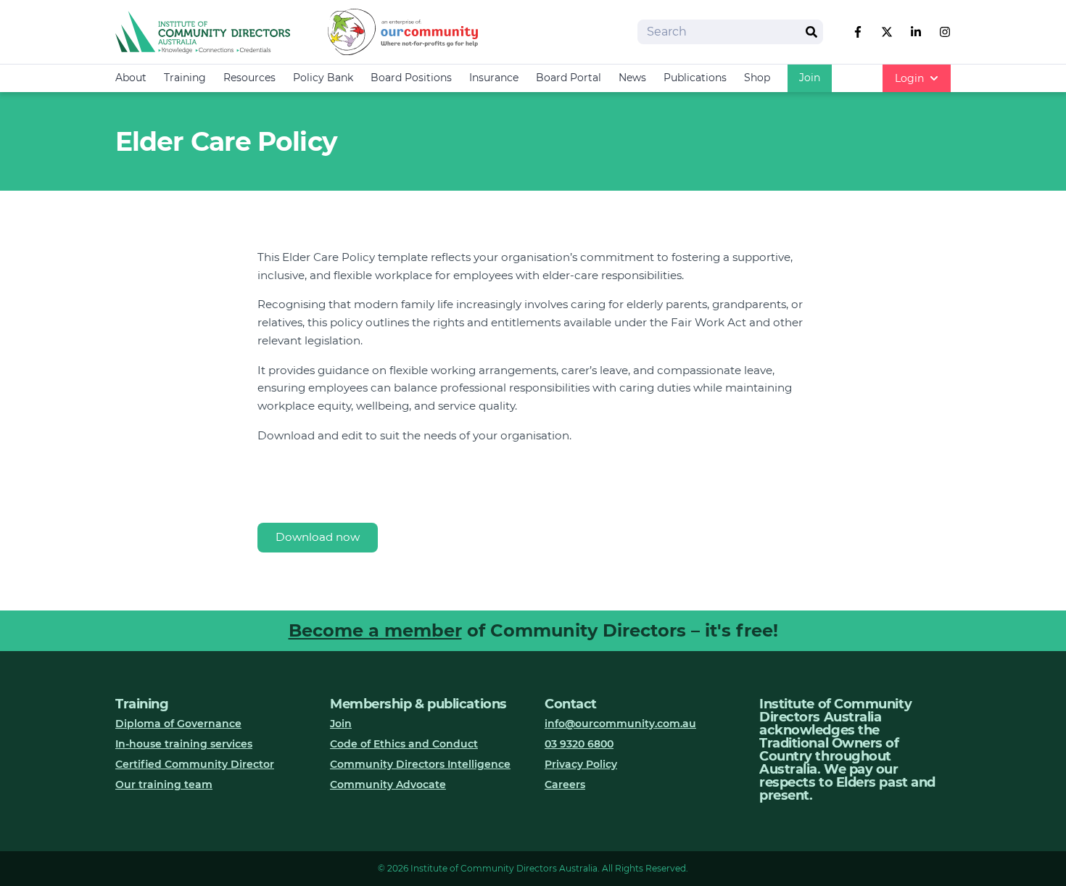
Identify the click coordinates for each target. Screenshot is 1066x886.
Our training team (163, 784)
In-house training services (183, 743)
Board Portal (568, 77)
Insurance (493, 77)
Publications (695, 77)
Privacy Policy (581, 764)
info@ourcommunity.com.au (620, 723)
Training (185, 77)
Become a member (375, 630)
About (130, 77)
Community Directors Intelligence (420, 764)
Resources (249, 77)
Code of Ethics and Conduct (404, 743)
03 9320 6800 (579, 743)
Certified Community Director (194, 764)
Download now (318, 537)
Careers (565, 784)
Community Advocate (388, 784)
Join (809, 77)
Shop (757, 77)
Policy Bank (323, 77)
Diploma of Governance (178, 723)
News (632, 77)
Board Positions (411, 77)
